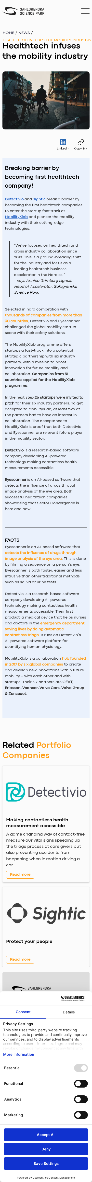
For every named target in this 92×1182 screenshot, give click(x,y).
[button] (47, 40)
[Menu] (85, 11)
